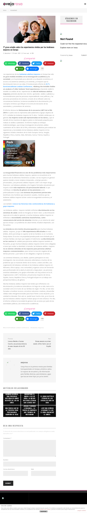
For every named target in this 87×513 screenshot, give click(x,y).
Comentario (7, 438)
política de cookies (45, 509)
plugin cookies (82, 510)
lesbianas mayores (37, 327)
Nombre (5, 460)
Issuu (70, 55)
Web (32, 469)
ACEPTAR (43, 511)
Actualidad (8, 53)
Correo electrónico (9, 469)
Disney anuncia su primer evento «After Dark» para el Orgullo (42, 342)
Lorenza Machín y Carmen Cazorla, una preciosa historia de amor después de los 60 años (17, 344)
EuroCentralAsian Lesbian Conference (16, 327)
